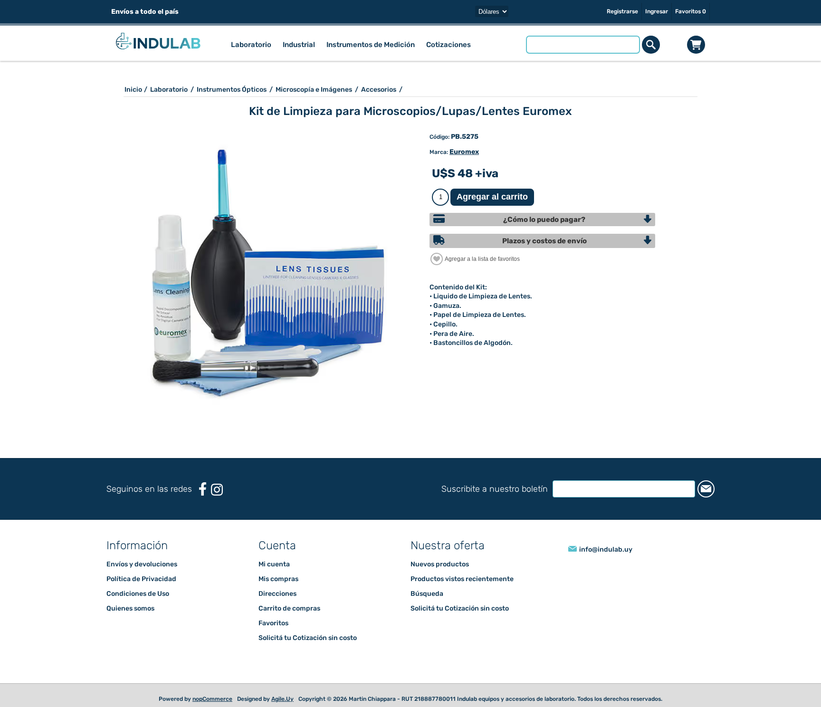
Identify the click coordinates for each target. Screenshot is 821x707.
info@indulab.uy (605, 549)
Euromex (464, 152)
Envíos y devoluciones (141, 564)
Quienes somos (130, 608)
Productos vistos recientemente (462, 579)
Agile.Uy (282, 699)
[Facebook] (202, 489)
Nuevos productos (439, 564)
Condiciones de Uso (137, 594)
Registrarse (622, 11)
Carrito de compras (696, 45)
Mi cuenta (274, 564)
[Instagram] (217, 490)
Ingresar (656, 11)
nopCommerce (212, 699)
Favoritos (273, 623)
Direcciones (277, 594)
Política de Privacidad (141, 579)
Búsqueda (426, 594)
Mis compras (278, 579)
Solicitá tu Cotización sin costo (307, 638)
